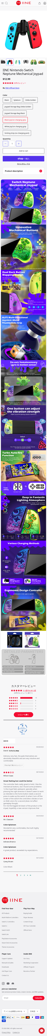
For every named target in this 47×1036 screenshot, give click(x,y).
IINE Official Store (12, 88)
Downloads (5, 967)
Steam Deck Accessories (9, 943)
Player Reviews (28, 917)
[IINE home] (12, 900)
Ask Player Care (7, 971)
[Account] (44, 3)
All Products (5, 913)
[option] (23, 34)
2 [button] (20, 875)
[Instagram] (3, 983)
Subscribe (38, 998)
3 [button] (24, 875)
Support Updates (7, 959)
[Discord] (12, 983)
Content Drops (28, 922)
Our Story (27, 959)
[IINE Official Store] (23, 3)
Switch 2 (4, 926)
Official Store (28, 930)
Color (5, 95)
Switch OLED (6, 930)
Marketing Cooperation (31, 963)
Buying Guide (28, 913)
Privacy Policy (6, 1032)
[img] (8, 747)
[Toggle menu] (2, 3)
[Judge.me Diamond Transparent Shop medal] (22, 728)
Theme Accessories (8, 947)
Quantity (7, 139)
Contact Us (5, 975)
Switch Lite (5, 934)
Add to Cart (23, 151)
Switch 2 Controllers (8, 922)
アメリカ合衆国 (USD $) (13, 1011)
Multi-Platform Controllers (10, 917)
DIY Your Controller (30, 926)
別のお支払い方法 (23, 164)
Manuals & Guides (7, 963)
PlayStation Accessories (9, 939)
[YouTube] (8, 983)
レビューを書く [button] (23, 715)
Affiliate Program (29, 967)
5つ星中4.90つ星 (29, 690)
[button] (8, 83)
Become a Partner (29, 971)
